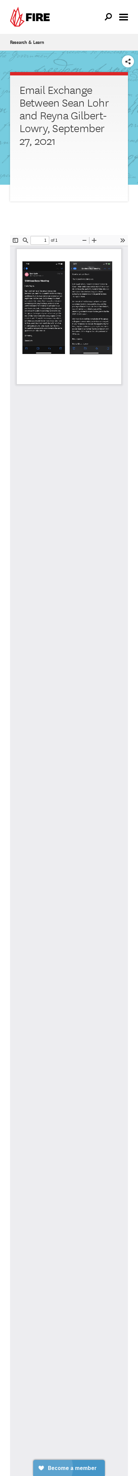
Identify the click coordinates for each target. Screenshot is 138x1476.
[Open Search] (109, 17)
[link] (31, 17)
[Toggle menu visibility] (123, 16)
